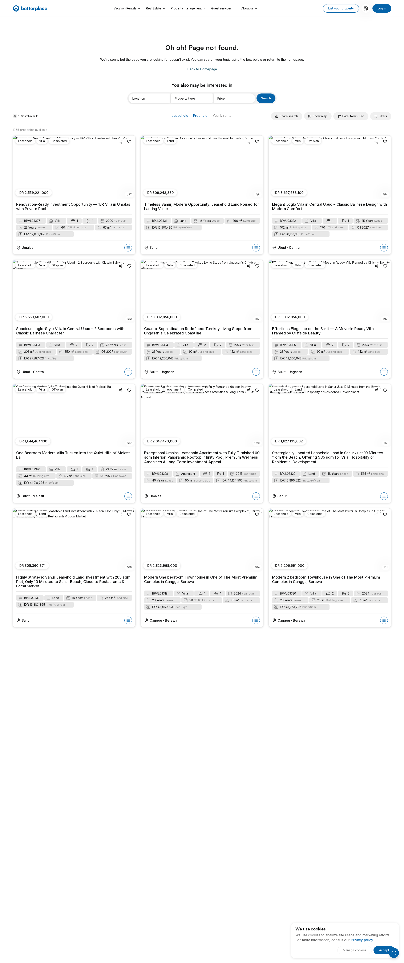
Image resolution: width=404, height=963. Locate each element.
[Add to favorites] (129, 141)
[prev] (18, 167)
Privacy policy (362, 940)
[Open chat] (394, 953)
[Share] (120, 141)
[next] (129, 167)
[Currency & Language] (365, 8)
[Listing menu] (128, 247)
